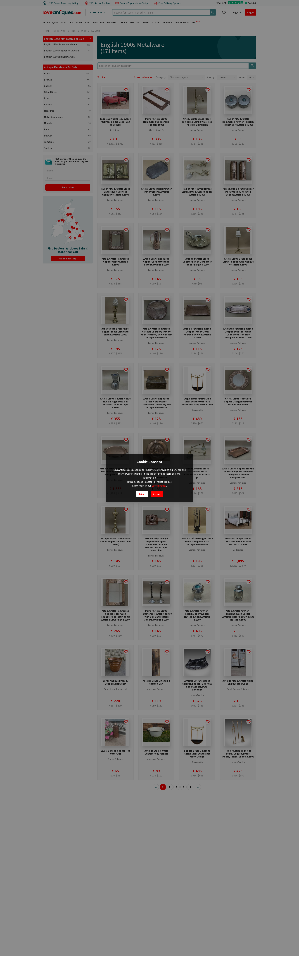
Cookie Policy (159, 485)
